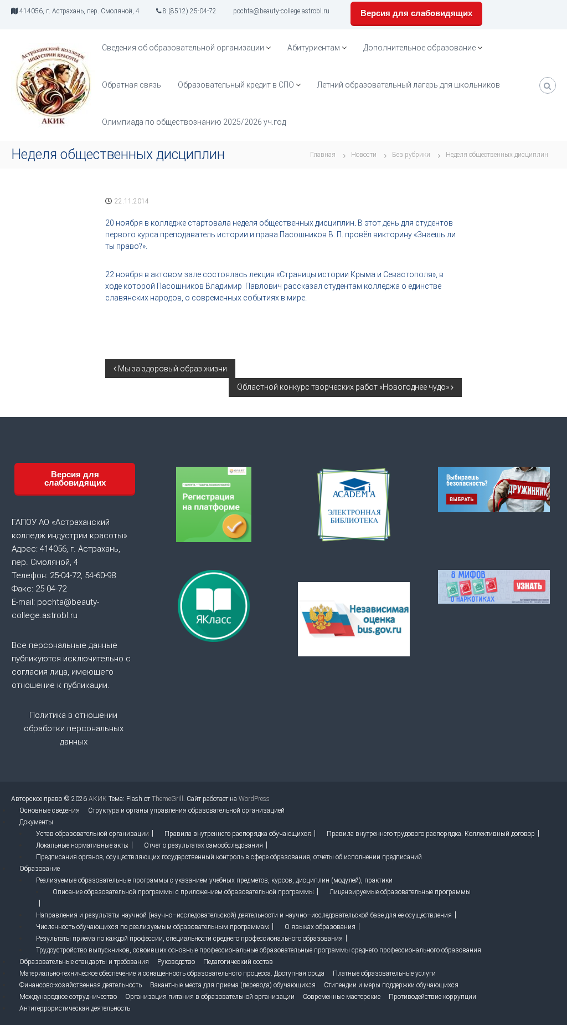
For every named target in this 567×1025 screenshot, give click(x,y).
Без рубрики (411, 155)
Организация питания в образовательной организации (210, 997)
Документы (36, 822)
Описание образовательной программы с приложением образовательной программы (183, 892)
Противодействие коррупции (432, 997)
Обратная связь (131, 84)
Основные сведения (49, 810)
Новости (364, 155)
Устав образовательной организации (92, 834)
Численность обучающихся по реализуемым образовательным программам (152, 927)
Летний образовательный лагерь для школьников (408, 84)
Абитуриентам (313, 47)
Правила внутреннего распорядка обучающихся (237, 834)
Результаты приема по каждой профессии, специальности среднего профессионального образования (189, 938)
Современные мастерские (341, 997)
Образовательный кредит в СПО (236, 84)
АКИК (98, 799)
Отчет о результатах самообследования (203, 845)
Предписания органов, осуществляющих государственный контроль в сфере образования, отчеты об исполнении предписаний (229, 857)
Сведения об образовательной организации (183, 47)
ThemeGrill (167, 799)
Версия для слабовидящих (416, 13)
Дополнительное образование (419, 47)
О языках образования (320, 927)
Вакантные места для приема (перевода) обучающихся (233, 985)
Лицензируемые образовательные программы (400, 892)
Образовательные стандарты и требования (84, 962)
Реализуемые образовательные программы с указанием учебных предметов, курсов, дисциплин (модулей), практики (214, 880)
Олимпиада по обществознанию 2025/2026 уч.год (194, 122)
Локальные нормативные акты (82, 845)
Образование (39, 869)
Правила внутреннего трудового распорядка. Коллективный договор (431, 834)
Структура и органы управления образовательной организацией (186, 810)
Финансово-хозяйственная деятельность (80, 985)
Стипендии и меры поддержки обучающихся (391, 985)
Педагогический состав (238, 962)
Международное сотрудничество (68, 997)
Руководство (176, 962)
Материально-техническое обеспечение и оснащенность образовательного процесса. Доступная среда (171, 973)
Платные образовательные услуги (384, 973)
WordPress (254, 799)
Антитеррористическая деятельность (74, 1008)
